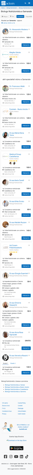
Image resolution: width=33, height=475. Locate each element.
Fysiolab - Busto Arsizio (18, 109)
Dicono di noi (6, 405)
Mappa (5, 16)
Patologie (20, 408)
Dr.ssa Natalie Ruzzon (17, 222)
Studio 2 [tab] (12, 363)
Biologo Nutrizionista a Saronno (15, 391)
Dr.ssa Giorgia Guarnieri (18, 273)
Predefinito (20, 16)
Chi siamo (5, 403)
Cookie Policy (22, 403)
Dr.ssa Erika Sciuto (16, 201)
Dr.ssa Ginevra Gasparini (15, 304)
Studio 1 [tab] (5, 363)
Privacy (4, 414)
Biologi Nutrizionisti (12, 8)
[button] (13, 57)
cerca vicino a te (9, 23)
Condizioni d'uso (7, 411)
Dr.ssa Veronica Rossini (18, 355)
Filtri (12, 16)
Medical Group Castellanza (15, 155)
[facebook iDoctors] (5, 456)
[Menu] (29, 3)
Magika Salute (15, 52)
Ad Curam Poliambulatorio (15, 246)
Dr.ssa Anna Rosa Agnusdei (16, 333)
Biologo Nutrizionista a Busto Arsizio (17, 387)
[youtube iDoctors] (16, 456)
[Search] (25, 3)
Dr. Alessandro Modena (18, 29)
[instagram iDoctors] (11, 456)
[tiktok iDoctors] (26, 456)
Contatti (20, 405)
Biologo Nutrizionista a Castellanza (16, 389)
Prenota (26, 45)
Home (2, 8)
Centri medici (21, 414)
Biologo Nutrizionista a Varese (15, 385)
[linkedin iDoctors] (21, 456)
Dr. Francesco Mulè (17, 86)
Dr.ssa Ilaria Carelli (16, 180)
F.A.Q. (4, 408)
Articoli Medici (22, 411)
